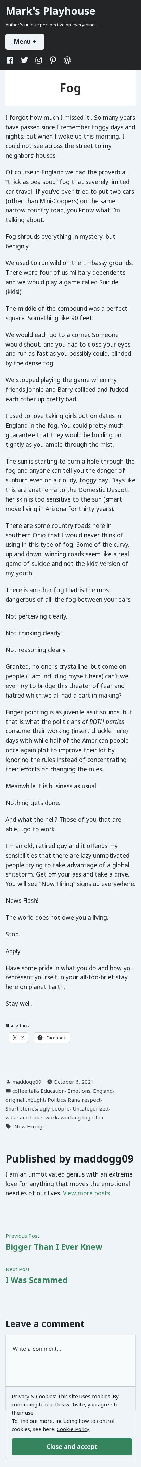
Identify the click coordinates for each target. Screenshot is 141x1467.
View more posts (86, 1193)
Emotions (78, 1090)
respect (91, 1099)
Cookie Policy (73, 1429)
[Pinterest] (53, 60)
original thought (25, 1099)
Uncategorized (90, 1108)
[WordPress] (66, 60)
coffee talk (25, 1090)
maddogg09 (26, 1081)
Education (53, 1090)
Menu (29, 41)
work (51, 1117)
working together (82, 1117)
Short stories (21, 1108)
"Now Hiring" (28, 1126)
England (103, 1090)
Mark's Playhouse (50, 10)
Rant (73, 1099)
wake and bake (23, 1117)
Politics (56, 1099)
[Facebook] (11, 60)
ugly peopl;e (55, 1108)
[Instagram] (38, 60)
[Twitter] (24, 60)
